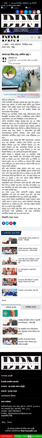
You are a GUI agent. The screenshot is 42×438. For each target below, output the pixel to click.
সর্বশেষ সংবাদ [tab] (11, 307)
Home (9, 422)
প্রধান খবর (6, 47)
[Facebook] (3, 223)
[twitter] (22, 12)
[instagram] (26, 12)
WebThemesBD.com (29, 431)
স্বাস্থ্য (13, 47)
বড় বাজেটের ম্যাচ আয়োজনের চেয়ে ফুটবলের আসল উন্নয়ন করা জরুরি (29, 331)
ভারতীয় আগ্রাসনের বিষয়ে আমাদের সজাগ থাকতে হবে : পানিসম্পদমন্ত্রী (27, 249)
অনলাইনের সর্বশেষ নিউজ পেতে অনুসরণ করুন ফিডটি (21, 95)
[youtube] (34, 12)
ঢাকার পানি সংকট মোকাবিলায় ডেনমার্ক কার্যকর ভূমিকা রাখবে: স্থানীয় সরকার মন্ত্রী (28, 261)
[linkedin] (30, 12)
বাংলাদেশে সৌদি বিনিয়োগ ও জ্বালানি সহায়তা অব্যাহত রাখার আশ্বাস (28, 281)
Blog (3, 422)
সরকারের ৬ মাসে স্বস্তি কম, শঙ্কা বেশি (28, 290)
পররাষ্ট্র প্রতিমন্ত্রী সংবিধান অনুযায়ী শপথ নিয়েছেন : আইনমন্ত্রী (28, 239)
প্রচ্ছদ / (7, 44)
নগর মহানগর (16, 44)
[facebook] (17, 12)
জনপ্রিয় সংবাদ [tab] (31, 307)
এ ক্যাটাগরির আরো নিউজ (11, 233)
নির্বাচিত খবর (27, 44)
